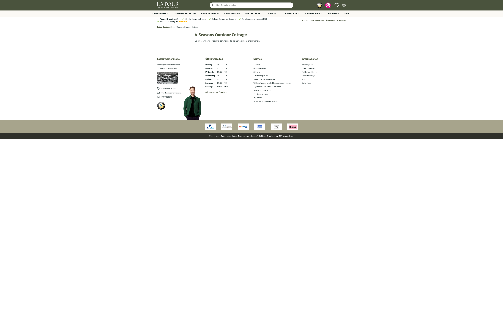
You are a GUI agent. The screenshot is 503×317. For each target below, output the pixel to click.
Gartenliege (290, 13)
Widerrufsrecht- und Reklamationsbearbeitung (272, 83)
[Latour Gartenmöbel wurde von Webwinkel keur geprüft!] (328, 5)
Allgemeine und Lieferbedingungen (267, 87)
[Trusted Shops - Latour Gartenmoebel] (161, 106)
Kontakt (305, 20)
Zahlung (256, 72)
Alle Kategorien (307, 65)
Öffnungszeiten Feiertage (216, 92)
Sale (347, 13)
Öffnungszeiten (259, 68)
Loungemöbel (159, 13)
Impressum (257, 98)
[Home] (168, 5)
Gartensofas (231, 13)
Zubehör (332, 13)
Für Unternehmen (260, 94)
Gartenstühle (209, 13)
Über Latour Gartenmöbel (336, 20)
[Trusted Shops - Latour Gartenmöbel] (319, 5)
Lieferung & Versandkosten (264, 79)
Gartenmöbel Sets (184, 13)
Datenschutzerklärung (262, 90)
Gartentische (252, 13)
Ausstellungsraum (317, 20)
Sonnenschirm (312, 13)
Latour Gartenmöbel (165, 27)
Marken (272, 13)
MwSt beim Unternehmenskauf (265, 101)
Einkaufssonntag (308, 68)
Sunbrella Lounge (308, 76)
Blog (303, 79)
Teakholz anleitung (309, 72)
